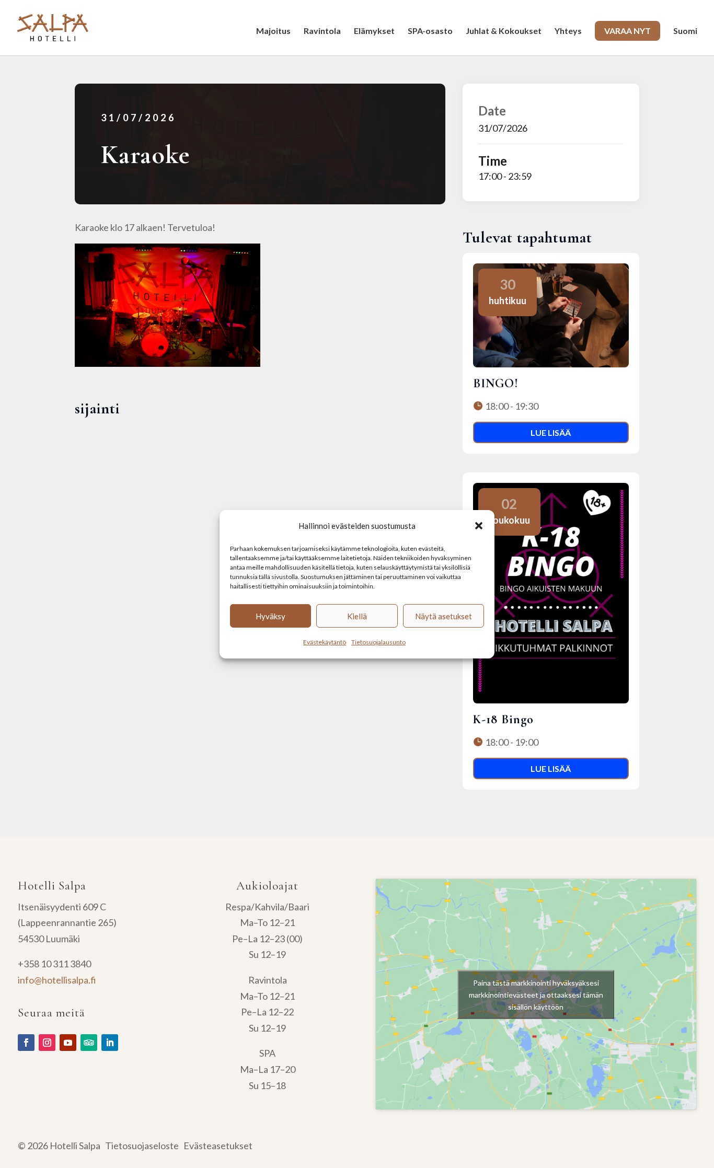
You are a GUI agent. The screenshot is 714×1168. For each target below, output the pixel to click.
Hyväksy (270, 616)
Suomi (685, 31)
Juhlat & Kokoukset (504, 31)
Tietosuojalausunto (378, 642)
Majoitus (273, 31)
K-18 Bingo (503, 719)
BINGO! (496, 383)
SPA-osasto (430, 31)
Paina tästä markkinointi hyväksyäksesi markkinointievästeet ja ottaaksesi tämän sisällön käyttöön (536, 994)
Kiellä (357, 616)
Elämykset (374, 31)
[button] (479, 526)
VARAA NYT (627, 31)
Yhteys (568, 31)
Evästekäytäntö (324, 642)
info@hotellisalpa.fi (57, 980)
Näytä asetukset (443, 616)
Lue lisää (551, 432)
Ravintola (322, 31)
